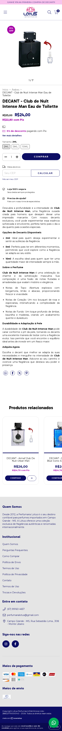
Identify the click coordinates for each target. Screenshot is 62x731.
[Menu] (5, 12)
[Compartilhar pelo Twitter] (20, 374)
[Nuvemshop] (12, 718)
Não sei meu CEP (10, 179)
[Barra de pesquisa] (49, 12)
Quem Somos (10, 544)
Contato (6, 580)
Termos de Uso (10, 568)
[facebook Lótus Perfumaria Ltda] (15, 644)
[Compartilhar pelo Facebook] (13, 374)
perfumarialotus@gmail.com (23, 615)
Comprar (15, 478)
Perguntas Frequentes (15, 550)
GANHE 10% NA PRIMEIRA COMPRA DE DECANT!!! (31, 2)
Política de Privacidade (15, 574)
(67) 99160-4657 (16, 609)
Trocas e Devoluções (13, 592)
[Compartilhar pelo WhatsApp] (5, 373)
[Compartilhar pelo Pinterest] (26, 374)
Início (5, 89)
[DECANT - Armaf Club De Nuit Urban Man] (31, 478)
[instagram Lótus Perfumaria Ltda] (6, 644)
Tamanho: (9, 142)
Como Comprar (10, 556)
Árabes (15, 89)
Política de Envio (11, 562)
